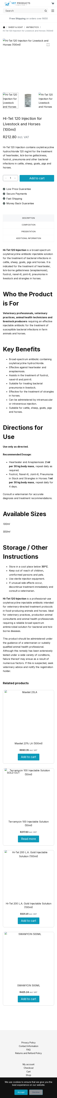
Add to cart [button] (28, 757)
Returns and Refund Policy (28, 1053)
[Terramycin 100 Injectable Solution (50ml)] (29, 792)
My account (28, 1064)
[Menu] (52, 10)
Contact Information (28, 1046)
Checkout (28, 1068)
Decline (36, 1092)
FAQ (28, 1049)
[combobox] (23, 10)
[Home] (4, 27)
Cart (28, 1071)
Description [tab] (28, 218)
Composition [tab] (28, 225)
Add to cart (37, 178)
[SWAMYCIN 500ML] (29, 956)
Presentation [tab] (28, 231)
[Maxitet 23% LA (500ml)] (29, 714)
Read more (28, 839)
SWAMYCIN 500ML (28, 985)
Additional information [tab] (28, 238)
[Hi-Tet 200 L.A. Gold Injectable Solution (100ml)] (29, 874)
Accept (21, 1092)
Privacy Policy (28, 1042)
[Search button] (45, 10)
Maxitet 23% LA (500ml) (29, 743)
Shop (28, 1075)
